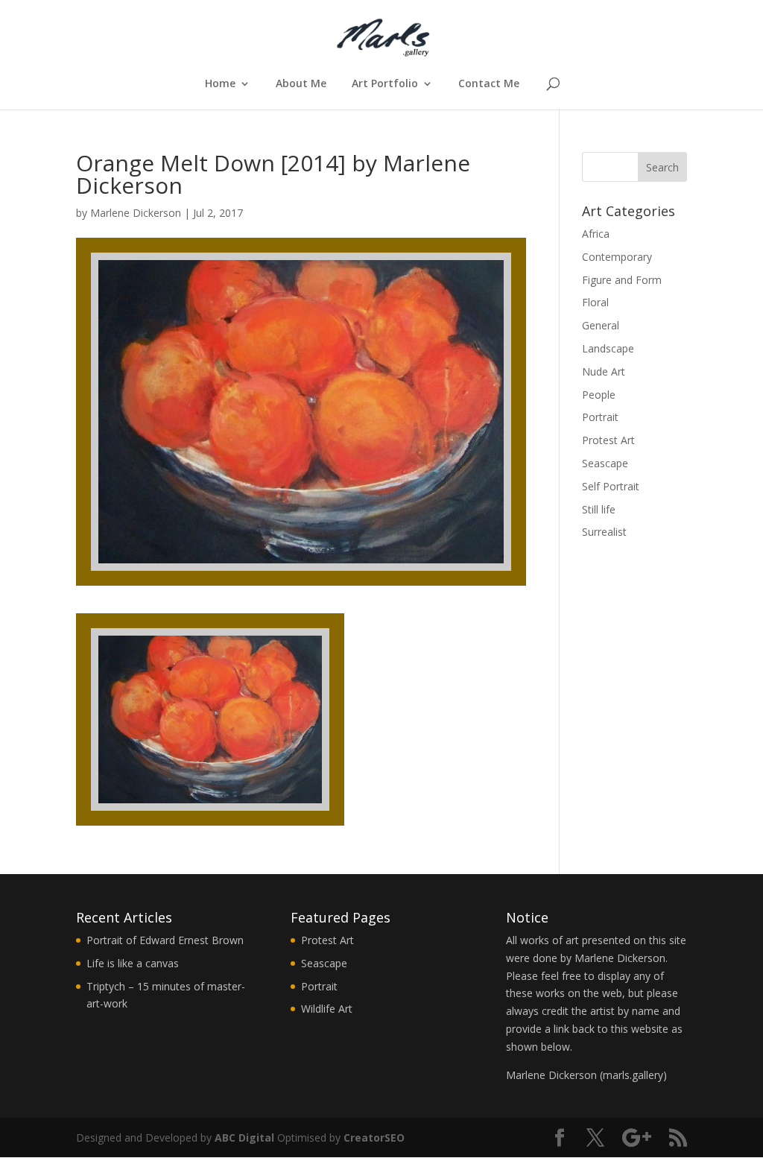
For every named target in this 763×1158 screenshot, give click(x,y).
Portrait (600, 417)
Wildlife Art (326, 1009)
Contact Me (488, 84)
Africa (596, 234)
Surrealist (604, 532)
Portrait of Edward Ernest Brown (165, 940)
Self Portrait (610, 486)
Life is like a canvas (132, 963)
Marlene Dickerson (135, 213)
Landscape (608, 348)
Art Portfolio (385, 84)
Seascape (605, 463)
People (598, 394)
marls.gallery (633, 1075)
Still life (598, 509)
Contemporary (617, 257)
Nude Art (603, 371)
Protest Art (608, 440)
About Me (301, 84)
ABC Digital (244, 1137)
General (600, 325)
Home (220, 84)
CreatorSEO (374, 1137)
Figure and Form (622, 280)
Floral (595, 302)
